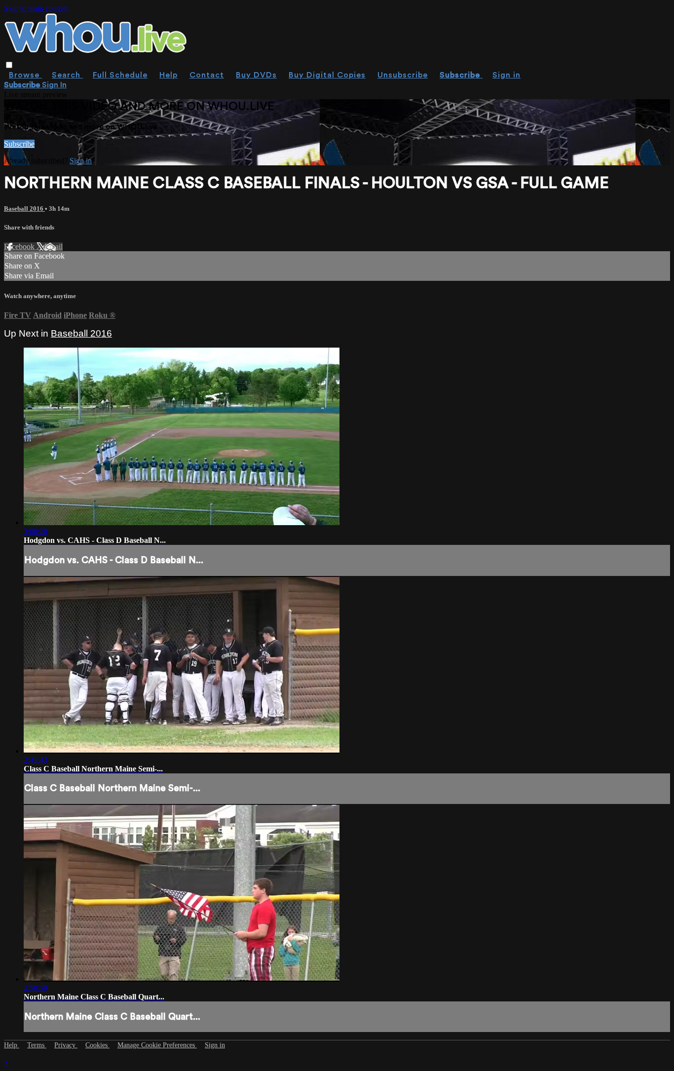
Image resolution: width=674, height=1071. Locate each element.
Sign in (506, 75)
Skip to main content (36, 8)
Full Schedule (120, 75)
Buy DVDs (256, 75)
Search (67, 75)
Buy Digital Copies (327, 75)
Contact (206, 75)
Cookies (97, 1045)
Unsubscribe (402, 75)
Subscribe (19, 144)
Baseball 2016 (24, 208)
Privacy (65, 1045)
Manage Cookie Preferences (157, 1045)
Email (53, 246)
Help (168, 75)
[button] (9, 65)
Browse (25, 75)
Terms (36, 1045)
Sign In (54, 85)
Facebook (20, 246)
